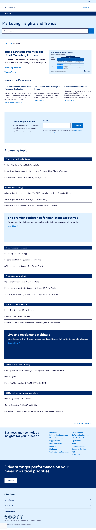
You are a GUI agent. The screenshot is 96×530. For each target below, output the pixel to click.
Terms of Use (24, 520)
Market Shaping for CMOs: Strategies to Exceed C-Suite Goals (30, 288)
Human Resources (56, 438)
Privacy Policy (15, 520)
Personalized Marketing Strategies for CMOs (22, 260)
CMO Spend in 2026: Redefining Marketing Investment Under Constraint (34, 370)
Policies (6, 520)
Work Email (47, 121)
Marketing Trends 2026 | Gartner (17, 399)
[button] (89, 1)
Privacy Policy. (51, 132)
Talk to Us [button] (86, 8)
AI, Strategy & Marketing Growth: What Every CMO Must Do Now (31, 294)
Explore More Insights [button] (81, 423)
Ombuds (33, 520)
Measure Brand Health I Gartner (17, 316)
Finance (52, 446)
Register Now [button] (13, 343)
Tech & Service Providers (59, 452)
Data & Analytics (56, 443)
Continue (78, 125)
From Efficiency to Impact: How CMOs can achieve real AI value (30, 206)
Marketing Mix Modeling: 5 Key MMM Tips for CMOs (25, 383)
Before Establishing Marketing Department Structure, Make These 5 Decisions (36, 171)
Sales (74, 443)
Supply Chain (54, 441)
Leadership (53, 432)
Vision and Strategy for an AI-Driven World (21, 282)
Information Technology (58, 435)
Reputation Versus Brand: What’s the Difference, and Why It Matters (32, 323)
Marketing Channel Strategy (15, 253)
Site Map (39, 520)
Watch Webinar (10, 72)
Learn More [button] (12, 226)
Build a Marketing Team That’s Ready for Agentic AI (25, 177)
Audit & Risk (76, 455)
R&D (74, 452)
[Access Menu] (5, 7)
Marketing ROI (10, 377)
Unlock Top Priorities (12, 68)
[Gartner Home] (11, 7)
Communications (78, 446)
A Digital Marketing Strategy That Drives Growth (24, 266)
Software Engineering (80, 435)
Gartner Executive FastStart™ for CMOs (20, 405)
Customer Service (79, 449)
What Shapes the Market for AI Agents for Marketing (25, 199)
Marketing (7, 13)
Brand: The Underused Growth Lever (19, 310)
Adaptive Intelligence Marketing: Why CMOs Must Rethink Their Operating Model (38, 193)
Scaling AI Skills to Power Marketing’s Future (22, 165)
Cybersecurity (77, 432)
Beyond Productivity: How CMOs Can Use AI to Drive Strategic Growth (33, 411)
